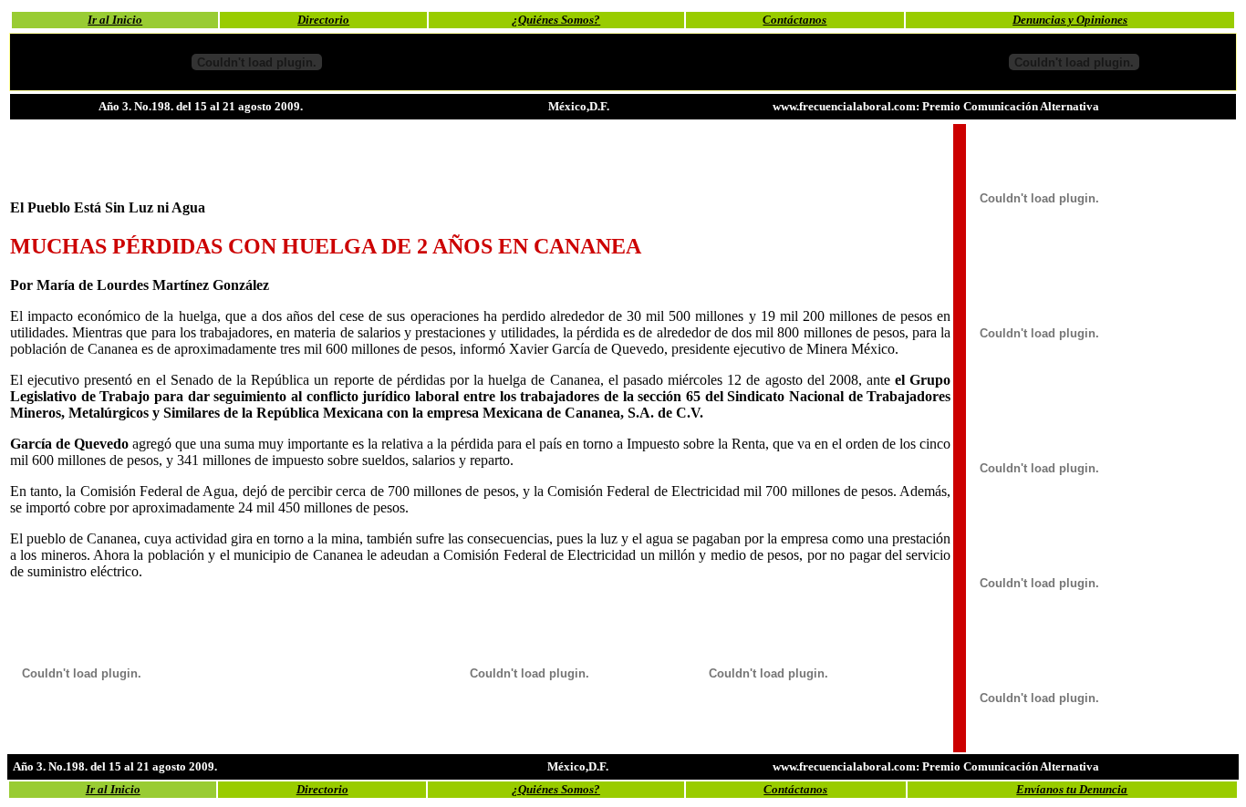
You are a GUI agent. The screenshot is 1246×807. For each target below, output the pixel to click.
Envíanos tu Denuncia (1071, 789)
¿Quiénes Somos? (556, 19)
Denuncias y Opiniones (1069, 19)
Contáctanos (794, 19)
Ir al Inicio (115, 19)
